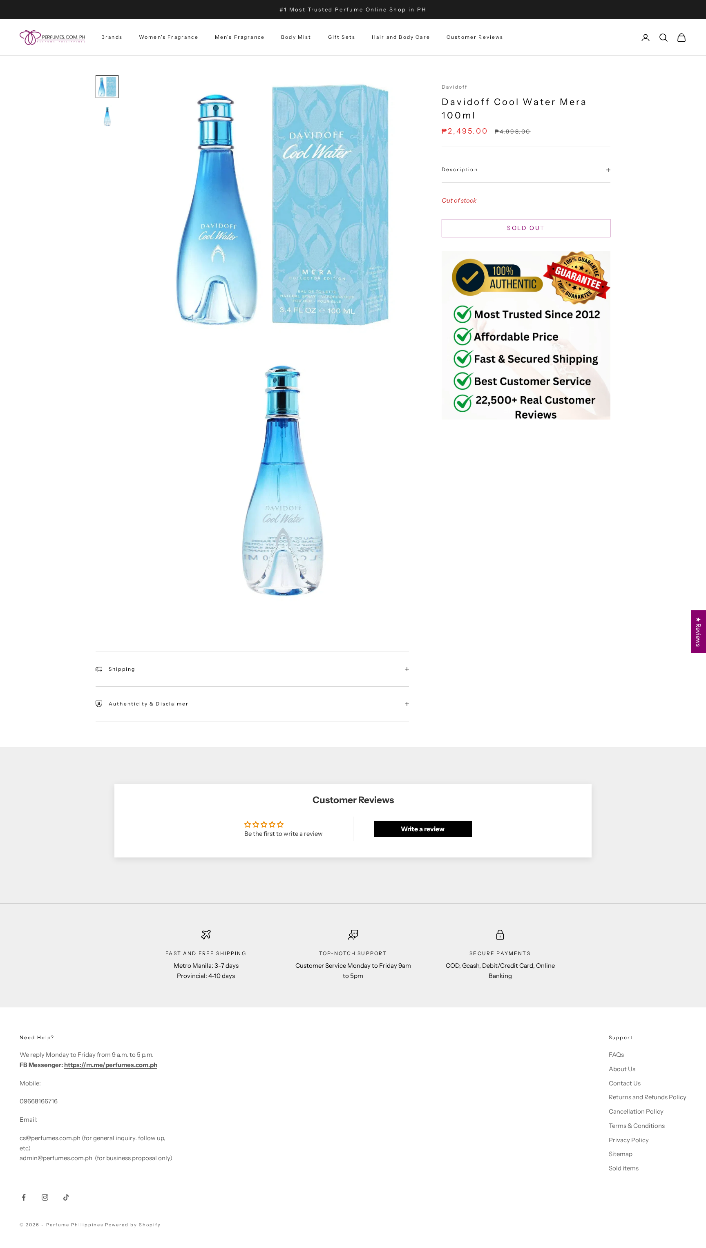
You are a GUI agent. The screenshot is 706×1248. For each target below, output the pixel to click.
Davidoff (454, 87)
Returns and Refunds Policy (647, 1097)
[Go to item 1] (107, 86)
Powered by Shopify (133, 1225)
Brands (112, 37)
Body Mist (296, 37)
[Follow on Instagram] (45, 1197)
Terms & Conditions (637, 1126)
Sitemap (620, 1154)
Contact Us (625, 1083)
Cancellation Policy (636, 1111)
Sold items (624, 1168)
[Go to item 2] (107, 117)
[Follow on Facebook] (24, 1197)
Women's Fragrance (169, 37)
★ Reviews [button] (698, 632)
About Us (622, 1069)
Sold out (526, 228)
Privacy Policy (629, 1140)
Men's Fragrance (240, 37)
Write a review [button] (423, 829)
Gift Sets (341, 37)
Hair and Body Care (401, 37)
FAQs (616, 1054)
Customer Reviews (475, 37)
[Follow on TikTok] (66, 1197)
